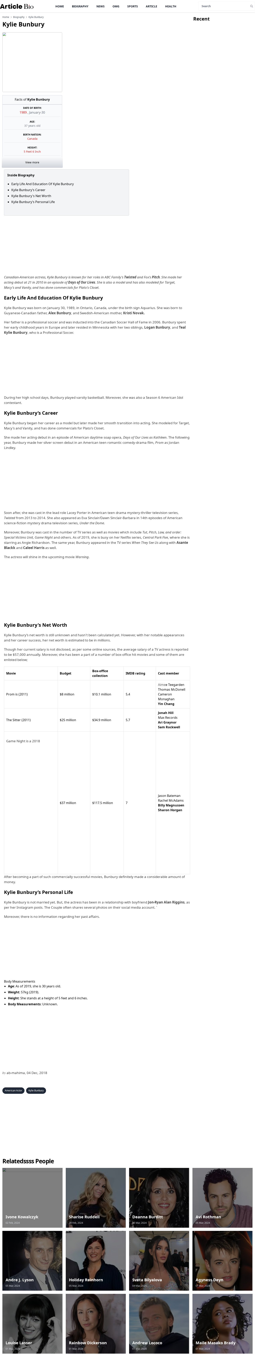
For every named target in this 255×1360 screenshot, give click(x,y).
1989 (23, 112)
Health (170, 6)
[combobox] (31, 741)
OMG (116, 6)
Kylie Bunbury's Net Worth (32, 196)
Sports (132, 6)
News (100, 6)
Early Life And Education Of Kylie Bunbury (42, 184)
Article (151, 6)
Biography (80, 6)
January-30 (37, 112)
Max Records (168, 717)
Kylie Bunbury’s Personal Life (33, 202)
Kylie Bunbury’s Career (28, 190)
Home (59, 6)
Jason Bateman (169, 795)
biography (19, 17)
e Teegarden (171, 684)
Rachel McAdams (171, 800)
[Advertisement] (96, 245)
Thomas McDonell (171, 689)
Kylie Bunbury (36, 1090)
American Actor (13, 1090)
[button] (31, 869)
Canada (32, 138)
